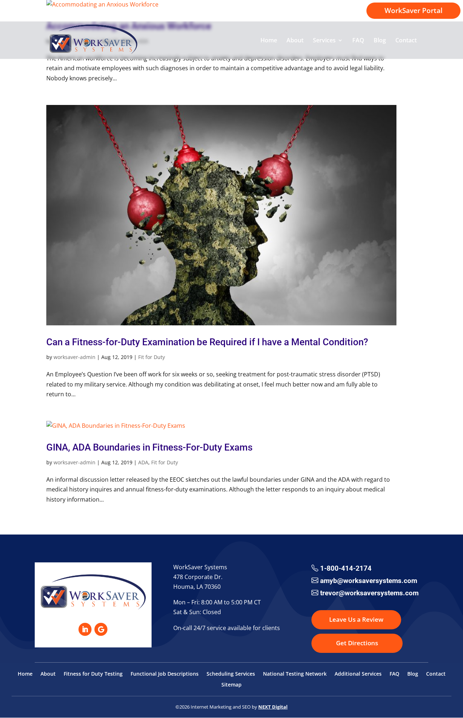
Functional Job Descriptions (165, 674)
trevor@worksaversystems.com (369, 593)
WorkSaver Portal (413, 10)
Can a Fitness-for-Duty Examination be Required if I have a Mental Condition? (207, 342)
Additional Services (358, 674)
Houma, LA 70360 (197, 587)
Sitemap (231, 685)
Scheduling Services (231, 674)
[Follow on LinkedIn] (85, 629)
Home (268, 41)
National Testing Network (295, 674)
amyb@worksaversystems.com (368, 580)
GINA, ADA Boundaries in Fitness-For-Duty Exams (149, 447)
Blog (380, 41)
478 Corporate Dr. (197, 577)
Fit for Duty (151, 357)
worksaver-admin (74, 357)
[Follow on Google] (100, 629)
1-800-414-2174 (331, 11)
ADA (143, 462)
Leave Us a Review (356, 619)
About (294, 41)
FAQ (358, 41)
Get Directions (357, 643)
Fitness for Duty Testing (93, 674)
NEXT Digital (273, 707)
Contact (406, 41)
